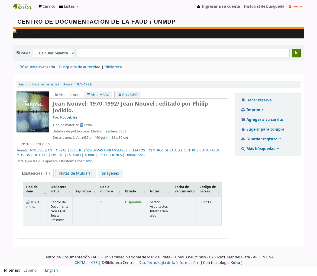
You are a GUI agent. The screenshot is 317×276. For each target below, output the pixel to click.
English (51, 270)
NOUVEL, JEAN (41, 150)
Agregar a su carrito (264, 119)
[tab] (36, 173)
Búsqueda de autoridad (79, 67)
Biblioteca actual (58, 189)
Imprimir (254, 110)
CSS (94, 263)
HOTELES (41, 155)
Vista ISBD (129, 94)
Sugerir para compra (265, 129)
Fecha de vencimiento (185, 189)
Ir (296, 53)
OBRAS (61, 150)
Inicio (23, 84)
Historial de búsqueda (264, 6)
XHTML (81, 263)
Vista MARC (99, 94)
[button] (46, 6)
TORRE (89, 155)
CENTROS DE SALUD (164, 150)
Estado (130, 191)
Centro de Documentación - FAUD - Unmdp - (24, 6)
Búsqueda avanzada (37, 67)
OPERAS (57, 155)
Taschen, (111, 131)
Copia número (106, 189)
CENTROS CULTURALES (201, 150)
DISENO (76, 150)
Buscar (23, 53)
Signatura (83, 191)
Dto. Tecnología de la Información (168, 263)
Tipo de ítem (32, 189)
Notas (154, 191)
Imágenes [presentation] (110, 173)
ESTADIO (74, 155)
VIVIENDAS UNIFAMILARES (106, 150)
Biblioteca (113, 67)
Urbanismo (83, 161)
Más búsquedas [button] (261, 149)
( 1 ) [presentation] (36, 173)
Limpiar (296, 6)
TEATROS (138, 150)
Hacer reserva (259, 100)
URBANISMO (135, 155)
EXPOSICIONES (110, 155)
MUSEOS (23, 155)
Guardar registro (262, 139)
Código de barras (208, 189)
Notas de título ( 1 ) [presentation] (75, 173)
